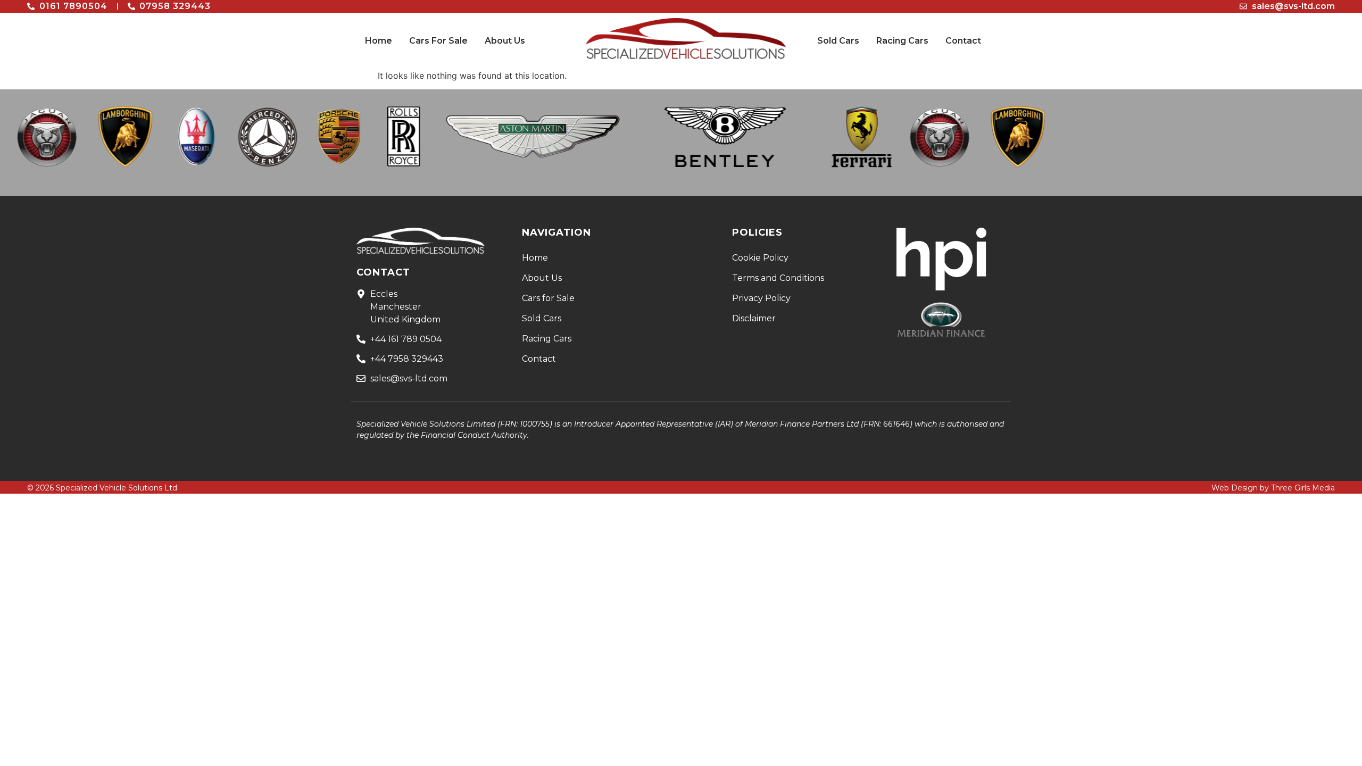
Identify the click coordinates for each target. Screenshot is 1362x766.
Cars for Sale (548, 298)
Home (378, 41)
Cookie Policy (760, 258)
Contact (963, 41)
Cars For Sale (438, 41)
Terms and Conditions (778, 278)
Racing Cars (902, 41)
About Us (505, 41)
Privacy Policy (761, 298)
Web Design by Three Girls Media (1273, 488)
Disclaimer (754, 318)
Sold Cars (838, 41)
